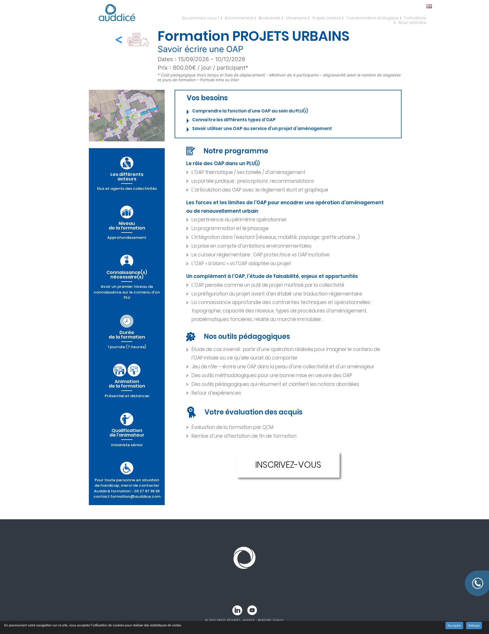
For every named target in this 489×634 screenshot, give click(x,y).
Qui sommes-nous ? (200, 18)
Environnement (239, 18)
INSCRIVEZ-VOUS (288, 465)
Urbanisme (296, 18)
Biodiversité (269, 18)
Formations (415, 18)
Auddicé (249, 620)
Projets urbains (326, 18)
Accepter (454, 625)
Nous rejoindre (412, 22)
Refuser (474, 625)
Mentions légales (271, 620)
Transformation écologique (372, 18)
